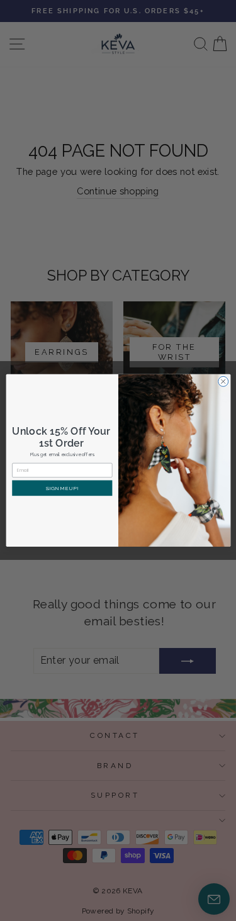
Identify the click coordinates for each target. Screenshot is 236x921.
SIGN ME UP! (62, 488)
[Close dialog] (223, 382)
